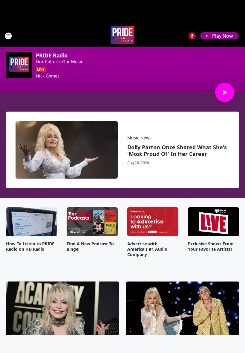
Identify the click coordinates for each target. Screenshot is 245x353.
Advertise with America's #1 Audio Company (147, 249)
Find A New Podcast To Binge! (90, 246)
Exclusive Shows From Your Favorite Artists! (211, 246)
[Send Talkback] (192, 35)
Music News (139, 138)
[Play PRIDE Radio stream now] (19, 65)
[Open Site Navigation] (8, 35)
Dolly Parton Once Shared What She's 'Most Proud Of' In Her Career (177, 150)
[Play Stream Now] (224, 92)
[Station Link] (122, 35)
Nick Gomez (47, 76)
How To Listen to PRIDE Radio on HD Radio (30, 246)
